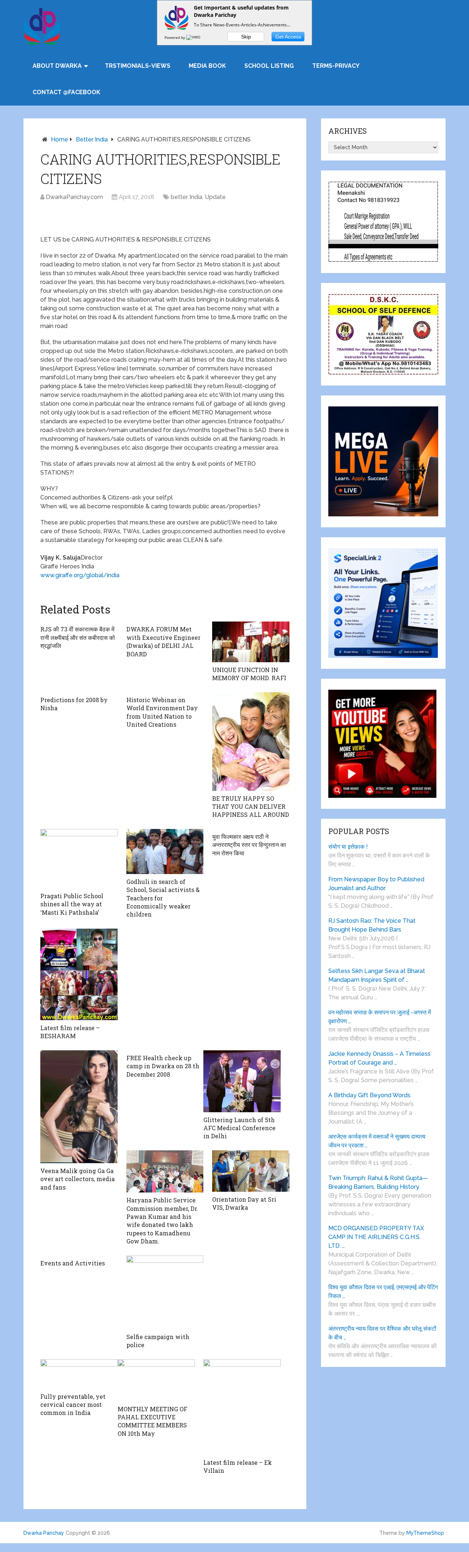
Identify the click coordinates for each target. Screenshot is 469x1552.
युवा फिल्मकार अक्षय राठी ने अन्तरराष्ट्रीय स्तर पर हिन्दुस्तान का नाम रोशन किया (249, 845)
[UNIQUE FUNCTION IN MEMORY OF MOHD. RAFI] (250, 642)
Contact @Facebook (66, 92)
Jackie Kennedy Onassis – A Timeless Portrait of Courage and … (379, 1058)
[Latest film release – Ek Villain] (242, 1407)
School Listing (269, 65)
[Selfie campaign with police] (165, 1292)
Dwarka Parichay (43, 1533)
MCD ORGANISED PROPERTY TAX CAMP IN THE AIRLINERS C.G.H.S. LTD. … (376, 1237)
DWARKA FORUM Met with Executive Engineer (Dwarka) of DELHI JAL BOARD (163, 641)
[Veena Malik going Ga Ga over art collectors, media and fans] (79, 1106)
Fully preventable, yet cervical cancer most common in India (73, 1405)
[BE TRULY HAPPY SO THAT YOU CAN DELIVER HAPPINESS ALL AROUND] (250, 741)
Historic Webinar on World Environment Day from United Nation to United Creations (162, 712)
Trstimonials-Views (137, 65)
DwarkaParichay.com (74, 196)
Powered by (175, 37)
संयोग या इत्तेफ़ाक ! (348, 846)
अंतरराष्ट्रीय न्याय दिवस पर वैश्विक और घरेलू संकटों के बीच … (382, 1333)
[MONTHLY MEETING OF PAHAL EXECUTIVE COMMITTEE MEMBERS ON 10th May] (156, 1380)
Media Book (207, 65)
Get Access (288, 37)
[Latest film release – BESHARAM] (79, 974)
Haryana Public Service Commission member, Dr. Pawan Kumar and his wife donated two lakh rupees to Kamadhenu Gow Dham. (162, 1220)
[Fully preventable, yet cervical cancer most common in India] (79, 1374)
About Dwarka (57, 65)
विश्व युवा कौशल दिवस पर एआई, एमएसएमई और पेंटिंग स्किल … (383, 1292)
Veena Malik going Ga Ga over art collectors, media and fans (77, 1179)
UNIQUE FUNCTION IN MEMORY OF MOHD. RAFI (249, 674)
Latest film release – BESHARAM (70, 1032)
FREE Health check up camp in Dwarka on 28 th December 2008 (162, 1066)
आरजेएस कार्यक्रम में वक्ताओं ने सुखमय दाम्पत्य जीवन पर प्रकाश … (376, 1141)
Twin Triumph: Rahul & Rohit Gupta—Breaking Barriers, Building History (378, 1182)
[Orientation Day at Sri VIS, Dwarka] (250, 1171)
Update (215, 196)
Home (59, 139)
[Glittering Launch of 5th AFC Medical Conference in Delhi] (242, 1081)
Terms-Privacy (335, 65)
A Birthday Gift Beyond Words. (369, 1095)
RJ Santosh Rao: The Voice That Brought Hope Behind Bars (372, 925)
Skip (246, 37)
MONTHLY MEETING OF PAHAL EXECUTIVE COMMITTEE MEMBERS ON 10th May (152, 1421)
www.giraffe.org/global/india (79, 575)
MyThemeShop (425, 1533)
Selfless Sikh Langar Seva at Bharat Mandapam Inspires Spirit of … (376, 975)
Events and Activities (72, 1263)
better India (92, 139)
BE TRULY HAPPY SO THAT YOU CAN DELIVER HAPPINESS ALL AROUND (250, 807)
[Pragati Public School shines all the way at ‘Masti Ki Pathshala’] (79, 858)
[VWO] (194, 37)
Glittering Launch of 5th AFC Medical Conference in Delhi (239, 1128)
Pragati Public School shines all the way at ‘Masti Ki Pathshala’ (71, 904)
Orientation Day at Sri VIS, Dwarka (244, 1203)
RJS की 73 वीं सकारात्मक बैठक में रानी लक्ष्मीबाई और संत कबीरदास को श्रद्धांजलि (77, 637)
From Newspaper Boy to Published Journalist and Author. (376, 884)
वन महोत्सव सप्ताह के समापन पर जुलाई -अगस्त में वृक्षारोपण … (379, 1017)
